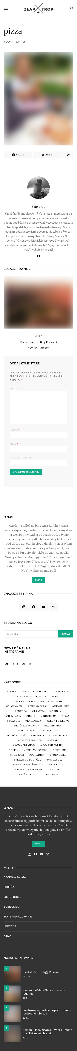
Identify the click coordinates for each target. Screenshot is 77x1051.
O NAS (7, 936)
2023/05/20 (45, 348)
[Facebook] (33, 607)
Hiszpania (14, 715)
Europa (22, 711)
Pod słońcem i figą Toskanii (38, 342)
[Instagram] (23, 607)
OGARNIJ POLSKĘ (52, 745)
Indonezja (49, 715)
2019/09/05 (8, 42)
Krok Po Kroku (58, 720)
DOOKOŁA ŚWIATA (15, 877)
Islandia (14, 720)
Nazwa (14, 429)
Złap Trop (21, 42)
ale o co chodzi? (36, 691)
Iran (67, 715)
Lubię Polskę (17, 735)
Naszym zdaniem (31, 740)
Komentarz (16, 388)
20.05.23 (26, 976)
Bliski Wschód (52, 701)
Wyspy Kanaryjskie (30, 769)
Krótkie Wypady (27, 725)
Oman (14, 750)
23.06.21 (26, 1018)
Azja (56, 696)
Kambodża (34, 720)
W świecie (28, 774)
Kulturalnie (28, 730)
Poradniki (59, 754)
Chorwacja (15, 706)
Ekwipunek (62, 706)
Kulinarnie (53, 725)
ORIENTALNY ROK (36, 750)
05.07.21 (26, 998)
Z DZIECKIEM (49, 774)
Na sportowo (60, 735)
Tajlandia (55, 759)
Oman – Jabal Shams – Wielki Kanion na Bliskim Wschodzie (47, 1031)
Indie (31, 715)
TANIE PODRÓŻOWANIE (18, 916)
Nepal (53, 740)
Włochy (38, 336)
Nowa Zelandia (24, 745)
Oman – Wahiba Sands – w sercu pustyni (45, 991)
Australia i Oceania (32, 696)
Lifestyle (51, 730)
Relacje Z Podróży (28, 759)
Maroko (38, 735)
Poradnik (37, 754)
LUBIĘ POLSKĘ (12, 896)
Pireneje (61, 750)
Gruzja (56, 711)
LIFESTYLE (10, 926)
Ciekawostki (38, 706)
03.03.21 (26, 1038)
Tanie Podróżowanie (28, 764)
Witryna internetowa (22, 458)
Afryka (13, 691)
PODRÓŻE (9, 886)
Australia (63, 691)
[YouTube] (43, 607)
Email (14, 443)
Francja (39, 711)
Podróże (18, 754)
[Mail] (53, 607)
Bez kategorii (25, 701)
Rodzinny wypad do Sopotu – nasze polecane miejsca (47, 1011)
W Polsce (56, 764)
